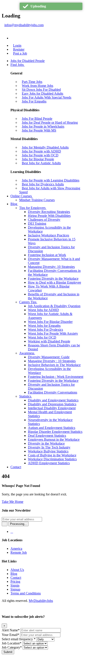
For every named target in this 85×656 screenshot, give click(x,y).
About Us (17, 570)
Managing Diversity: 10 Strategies (51, 267)
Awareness (27, 353)
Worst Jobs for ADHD (43, 310)
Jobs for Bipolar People (38, 159)
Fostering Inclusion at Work (47, 255)
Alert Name (11, 630)
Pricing (15, 581)
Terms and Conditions (25, 593)
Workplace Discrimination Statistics (52, 459)
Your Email (10, 635)
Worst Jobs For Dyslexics (45, 329)
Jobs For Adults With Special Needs (46, 97)
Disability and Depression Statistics (52, 404)
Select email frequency (19, 639)
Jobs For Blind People (37, 118)
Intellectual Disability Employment (52, 408)
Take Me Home (12, 502)
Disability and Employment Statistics (53, 400)
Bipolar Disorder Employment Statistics (55, 431)
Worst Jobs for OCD (42, 337)
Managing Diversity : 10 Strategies (52, 361)
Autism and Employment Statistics (51, 428)
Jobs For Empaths (34, 101)
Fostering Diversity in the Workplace (53, 278)
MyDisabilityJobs (41, 601)
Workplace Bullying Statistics (48, 451)
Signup (15, 589)
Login (17, 45)
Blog (14, 204)
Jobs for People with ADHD (41, 151)
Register (18, 49)
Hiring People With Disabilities (49, 216)
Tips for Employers (32, 208)
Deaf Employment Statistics (47, 435)
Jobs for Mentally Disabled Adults (45, 147)
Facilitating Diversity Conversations (52, 392)
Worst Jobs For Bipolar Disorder (50, 322)
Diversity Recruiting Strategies (49, 212)
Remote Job (18, 552)
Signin (14, 585)
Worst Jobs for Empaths (44, 325)
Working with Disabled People (49, 341)
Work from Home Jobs (37, 85)
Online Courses (21, 196)
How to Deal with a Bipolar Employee (54, 282)
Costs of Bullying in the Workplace (52, 455)
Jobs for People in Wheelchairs (43, 126)
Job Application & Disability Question (54, 306)
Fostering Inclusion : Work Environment (55, 377)
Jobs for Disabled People (27, 61)
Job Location (11, 643)
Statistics (25, 396)
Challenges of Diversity (44, 219)
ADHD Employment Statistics (49, 463)
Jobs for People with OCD (40, 155)
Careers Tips (28, 302)
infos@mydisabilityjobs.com (24, 25)
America (16, 548)
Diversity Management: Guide (49, 357)
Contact (15, 467)
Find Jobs (17, 65)
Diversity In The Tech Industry (49, 447)
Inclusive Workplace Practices (48, 235)
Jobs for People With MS (39, 130)
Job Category (12, 647)
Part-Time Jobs (32, 82)
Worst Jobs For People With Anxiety (53, 333)
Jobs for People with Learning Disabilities (50, 180)
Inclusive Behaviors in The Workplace (54, 365)
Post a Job (20, 53)
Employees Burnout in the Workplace (54, 439)
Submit (7, 652)
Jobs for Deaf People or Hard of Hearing (50, 122)
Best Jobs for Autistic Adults (41, 163)
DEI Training (37, 223)
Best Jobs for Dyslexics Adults (43, 184)
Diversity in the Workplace (46, 443)
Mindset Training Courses (37, 200)
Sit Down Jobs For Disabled (41, 89)
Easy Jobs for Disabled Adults (42, 93)
